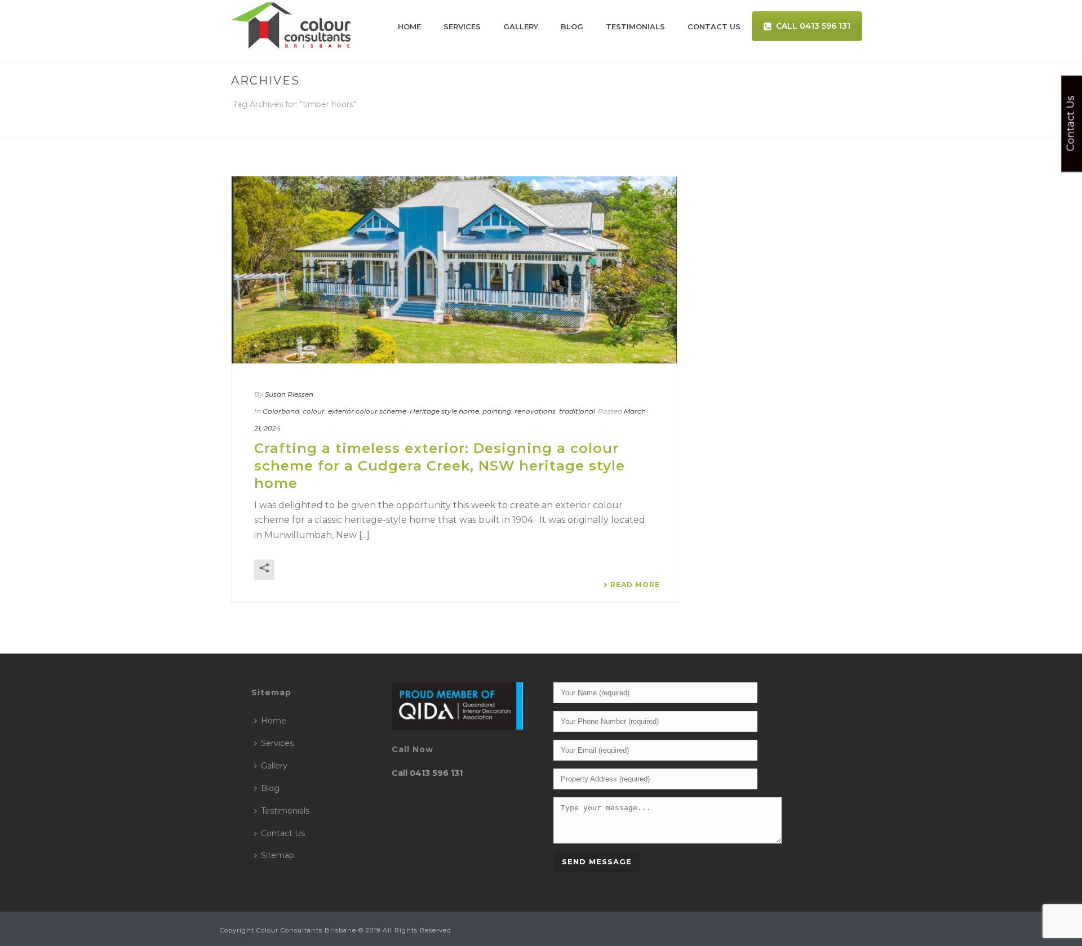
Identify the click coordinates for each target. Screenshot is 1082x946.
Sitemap (277, 855)
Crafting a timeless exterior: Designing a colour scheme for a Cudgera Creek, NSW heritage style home (439, 465)
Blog (572, 26)
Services (462, 26)
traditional (577, 411)
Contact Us (714, 26)
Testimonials (635, 26)
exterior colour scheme (367, 411)
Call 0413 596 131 (813, 26)
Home (409, 26)
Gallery (520, 26)
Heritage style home (444, 411)
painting (496, 411)
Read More (635, 584)
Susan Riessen (289, 394)
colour (314, 411)
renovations (535, 411)
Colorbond (281, 411)
